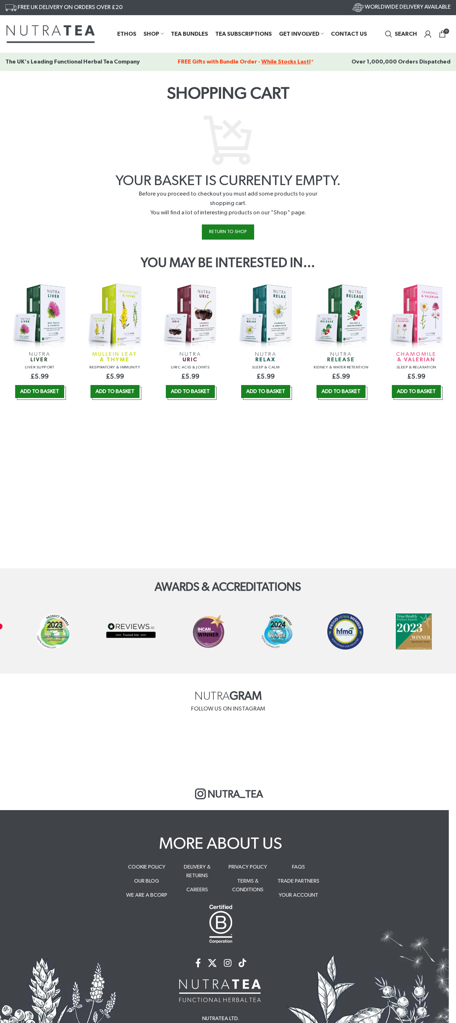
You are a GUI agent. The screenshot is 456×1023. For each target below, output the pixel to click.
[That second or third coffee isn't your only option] (175, 748)
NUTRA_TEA (235, 794)
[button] (39, 391)
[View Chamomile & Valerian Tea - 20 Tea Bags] (416, 317)
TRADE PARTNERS (298, 881)
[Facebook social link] (198, 963)
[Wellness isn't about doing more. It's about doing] (385, 748)
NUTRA (39, 357)
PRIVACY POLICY (248, 867)
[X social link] (212, 963)
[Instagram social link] (227, 963)
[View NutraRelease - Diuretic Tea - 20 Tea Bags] (341, 317)
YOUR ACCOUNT (298, 895)
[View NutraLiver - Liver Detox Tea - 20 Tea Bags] (39, 317)
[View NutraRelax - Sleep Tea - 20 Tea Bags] (266, 317)
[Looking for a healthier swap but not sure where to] (70, 748)
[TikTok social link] (242, 963)
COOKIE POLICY (146, 867)
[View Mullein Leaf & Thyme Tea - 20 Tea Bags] (115, 317)
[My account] (428, 34)
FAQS (298, 867)
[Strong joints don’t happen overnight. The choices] (280, 748)
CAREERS (197, 889)
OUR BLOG (146, 881)
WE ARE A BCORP (146, 895)
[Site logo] (50, 33)
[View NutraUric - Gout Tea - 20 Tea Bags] (190, 317)
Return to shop (228, 231)
